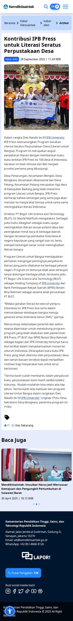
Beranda (9, 23)
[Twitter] (20, 591)
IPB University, (55, 137)
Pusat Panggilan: (25, 573)
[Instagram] (8, 591)
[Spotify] (40, 591)
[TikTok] (27, 591)
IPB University (51, 283)
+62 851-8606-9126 (32, 544)
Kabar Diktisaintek (27, 23)
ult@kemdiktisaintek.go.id (30, 540)
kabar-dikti (48, 23)
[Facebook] (14, 591)
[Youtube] (33, 591)
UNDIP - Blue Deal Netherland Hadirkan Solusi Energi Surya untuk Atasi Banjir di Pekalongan (33, 487)
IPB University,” (31, 398)
